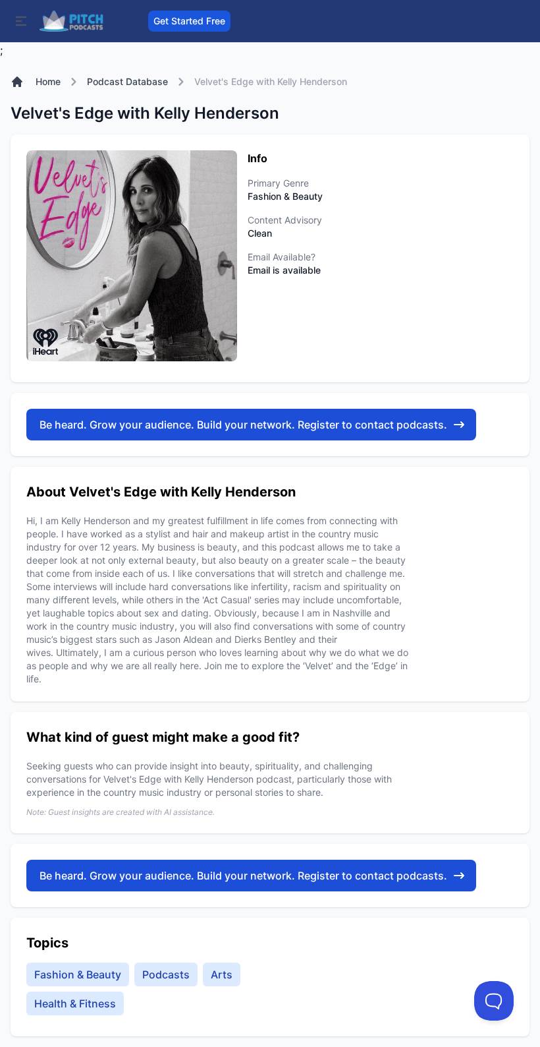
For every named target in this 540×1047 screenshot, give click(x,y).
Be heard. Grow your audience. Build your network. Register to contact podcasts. (243, 424)
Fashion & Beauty (77, 974)
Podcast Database (127, 81)
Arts (221, 974)
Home (48, 81)
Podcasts (166, 974)
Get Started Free (189, 20)
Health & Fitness (75, 1003)
